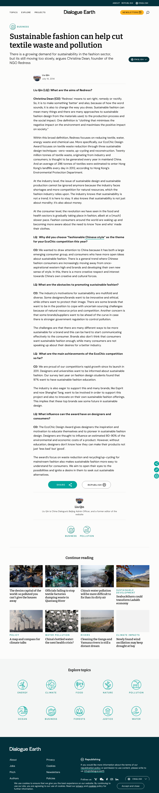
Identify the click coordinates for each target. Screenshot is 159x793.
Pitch (12, 772)
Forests (79, 719)
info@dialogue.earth (94, 771)
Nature (108, 692)
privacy (79, 786)
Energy (23, 692)
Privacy (50, 759)
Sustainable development (125, 591)
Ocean (22, 719)
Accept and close (130, 786)
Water (136, 719)
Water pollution (57, 635)
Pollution (136, 692)
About (116, 3)
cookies (92, 786)
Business (51, 719)
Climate (51, 692)
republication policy (91, 767)
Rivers (85, 635)
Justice (108, 719)
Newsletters (130, 12)
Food (79, 692)
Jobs (12, 766)
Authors (14, 778)
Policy (14, 635)
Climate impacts (128, 635)
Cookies (50, 766)
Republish (127, 3)
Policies (50, 778)
